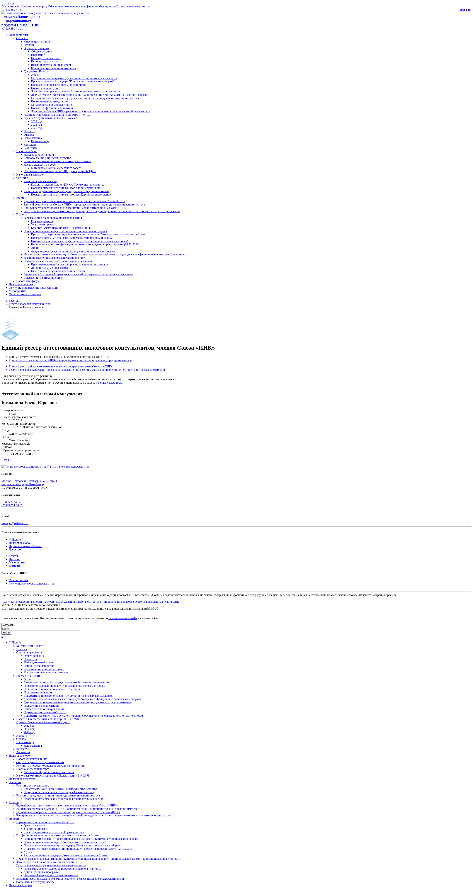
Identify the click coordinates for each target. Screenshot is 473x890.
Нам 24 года (9, 16)
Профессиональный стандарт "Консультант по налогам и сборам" (72, 81)
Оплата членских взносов (132, 6)
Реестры (21, 197)
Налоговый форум (28, 281)
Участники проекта (43, 224)
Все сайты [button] (7, 3)
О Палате (22, 38)
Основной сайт (11, 6)
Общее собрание (41, 51)
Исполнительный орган (46, 61)
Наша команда (33, 138)
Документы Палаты (36, 71)
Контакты (30, 144)
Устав (34, 74)
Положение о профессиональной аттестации (59, 84)
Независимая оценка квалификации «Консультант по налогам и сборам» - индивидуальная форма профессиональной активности (106, 254)
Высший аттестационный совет (51, 64)
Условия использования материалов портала (73, 601)
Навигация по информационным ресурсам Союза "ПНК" (21, 21)
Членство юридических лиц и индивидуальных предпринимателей (66, 191)
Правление (38, 54)
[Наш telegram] (156, 608)
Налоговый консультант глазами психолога (58, 271)
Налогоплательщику (34, 6)
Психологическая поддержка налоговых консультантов (58, 261)
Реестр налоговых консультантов (29, 303)
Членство (22, 177)
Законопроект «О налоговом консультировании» (54, 257)
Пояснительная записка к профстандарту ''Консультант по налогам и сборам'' (79, 241)
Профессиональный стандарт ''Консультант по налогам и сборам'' (72, 237)
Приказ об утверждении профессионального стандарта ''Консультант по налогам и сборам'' (88, 234)
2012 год (36, 121)
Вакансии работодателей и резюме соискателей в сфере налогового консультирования (78, 274)
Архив (35, 247)
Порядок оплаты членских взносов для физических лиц (66, 187)
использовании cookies (122, 618)
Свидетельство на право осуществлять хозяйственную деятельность (74, 78)
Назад (5, 459)
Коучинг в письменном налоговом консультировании (57, 161)
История (29, 44)
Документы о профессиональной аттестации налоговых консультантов (76, 91)
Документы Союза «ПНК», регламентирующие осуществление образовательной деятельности (90, 111)
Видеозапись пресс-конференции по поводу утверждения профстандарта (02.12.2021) (85, 244)
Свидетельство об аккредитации (51, 104)
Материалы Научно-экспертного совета (56, 167)
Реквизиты (30, 148)
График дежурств (42, 221)
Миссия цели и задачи (38, 41)
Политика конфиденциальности (22, 601)
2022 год (36, 124)
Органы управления (36, 48)
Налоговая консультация (39, 154)
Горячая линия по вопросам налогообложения (53, 217)
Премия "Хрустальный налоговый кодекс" (51, 118)
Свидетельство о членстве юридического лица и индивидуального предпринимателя (85, 98)
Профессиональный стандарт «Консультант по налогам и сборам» (65, 231)
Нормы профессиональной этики (52, 108)
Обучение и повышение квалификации (73, 6)
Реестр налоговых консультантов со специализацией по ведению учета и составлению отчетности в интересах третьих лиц (102, 211)
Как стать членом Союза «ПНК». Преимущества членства (67, 184)
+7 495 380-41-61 (12, 9)
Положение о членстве (45, 88)
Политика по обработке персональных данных (133, 601)
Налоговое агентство (29, 174)
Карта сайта (171, 601)
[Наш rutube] (152, 608)
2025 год (36, 128)
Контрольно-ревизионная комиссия (53, 68)
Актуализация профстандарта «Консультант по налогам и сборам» (73, 251)
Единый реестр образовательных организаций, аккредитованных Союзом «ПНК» (75, 207)
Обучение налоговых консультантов (32, 583)
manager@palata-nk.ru (14, 523)
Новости (29, 131)
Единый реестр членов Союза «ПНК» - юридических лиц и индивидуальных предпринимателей (85, 204)
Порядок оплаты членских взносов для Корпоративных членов (71, 194)
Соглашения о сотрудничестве (43, 277)
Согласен (8, 625)
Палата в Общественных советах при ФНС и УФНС (57, 114)
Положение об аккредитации (49, 101)
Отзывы (29, 134)
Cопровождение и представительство (47, 157)
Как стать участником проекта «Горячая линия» (61, 227)
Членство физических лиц (40, 181)
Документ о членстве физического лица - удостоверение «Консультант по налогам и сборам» (90, 94)
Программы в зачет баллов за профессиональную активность (69, 264)
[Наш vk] (148, 608)
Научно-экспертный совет (40, 164)
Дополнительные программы (49, 267)
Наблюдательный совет (46, 58)
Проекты (22, 214)
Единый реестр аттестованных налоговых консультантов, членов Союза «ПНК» (74, 201)
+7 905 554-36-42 (12, 505)
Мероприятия (107, 6)
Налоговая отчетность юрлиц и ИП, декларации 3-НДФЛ (60, 171)
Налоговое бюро (26, 151)
